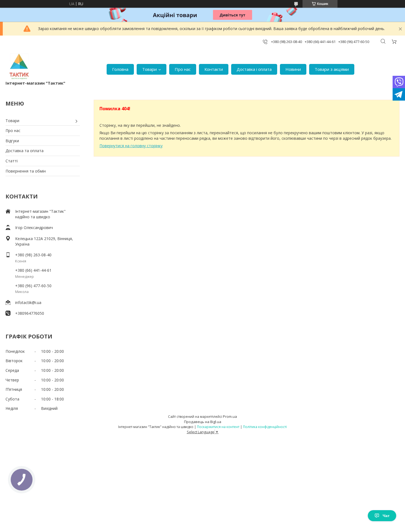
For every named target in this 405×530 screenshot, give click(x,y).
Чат (386, 515)
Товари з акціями (332, 69)
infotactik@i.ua (28, 302)
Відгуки (12, 140)
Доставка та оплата (25, 150)
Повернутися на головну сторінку (131, 145)
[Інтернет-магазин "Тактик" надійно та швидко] (19, 66)
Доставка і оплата (254, 69)
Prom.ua (230, 416)
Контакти (213, 69)
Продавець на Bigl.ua (202, 421)
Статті (12, 160)
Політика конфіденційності (265, 426)
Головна (120, 69)
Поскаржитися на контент (218, 426)
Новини (293, 69)
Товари (149, 69)
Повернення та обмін (26, 171)
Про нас (183, 69)
